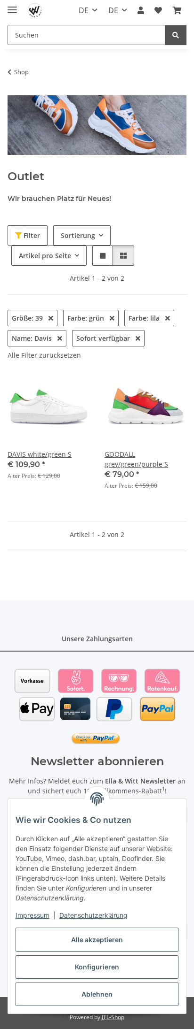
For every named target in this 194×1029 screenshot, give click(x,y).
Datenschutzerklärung (93, 915)
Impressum (32, 915)
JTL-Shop (113, 1017)
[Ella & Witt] (35, 10)
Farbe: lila (145, 318)
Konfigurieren (97, 967)
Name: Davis (33, 338)
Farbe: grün (86, 318)
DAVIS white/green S (40, 454)
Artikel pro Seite (45, 255)
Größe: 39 (28, 318)
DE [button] (84, 10)
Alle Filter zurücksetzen (44, 355)
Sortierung (78, 235)
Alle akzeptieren (97, 940)
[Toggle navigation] (12, 6)
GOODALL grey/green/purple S (136, 459)
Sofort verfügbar (104, 338)
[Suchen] (175, 35)
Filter (31, 235)
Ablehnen (97, 994)
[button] (140, 10)
